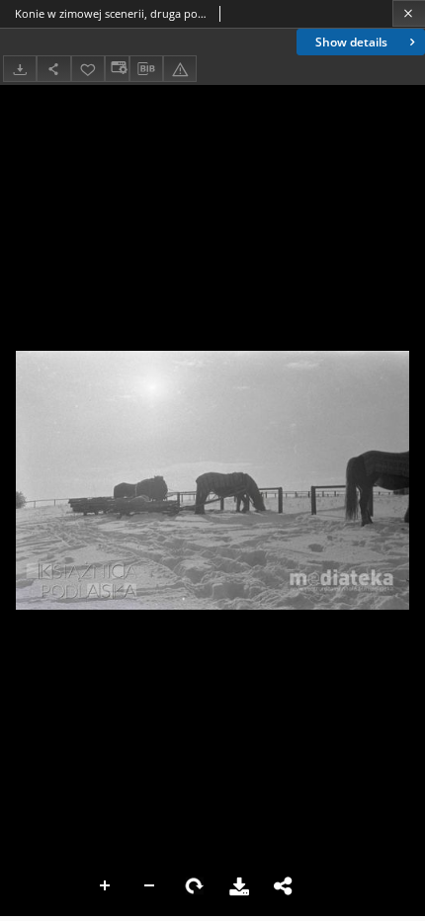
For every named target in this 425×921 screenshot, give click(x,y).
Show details (351, 42)
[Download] (20, 68)
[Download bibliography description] (146, 69)
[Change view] (116, 68)
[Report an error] (180, 68)
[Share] (53, 68)
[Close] (408, 13)
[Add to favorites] (88, 68)
